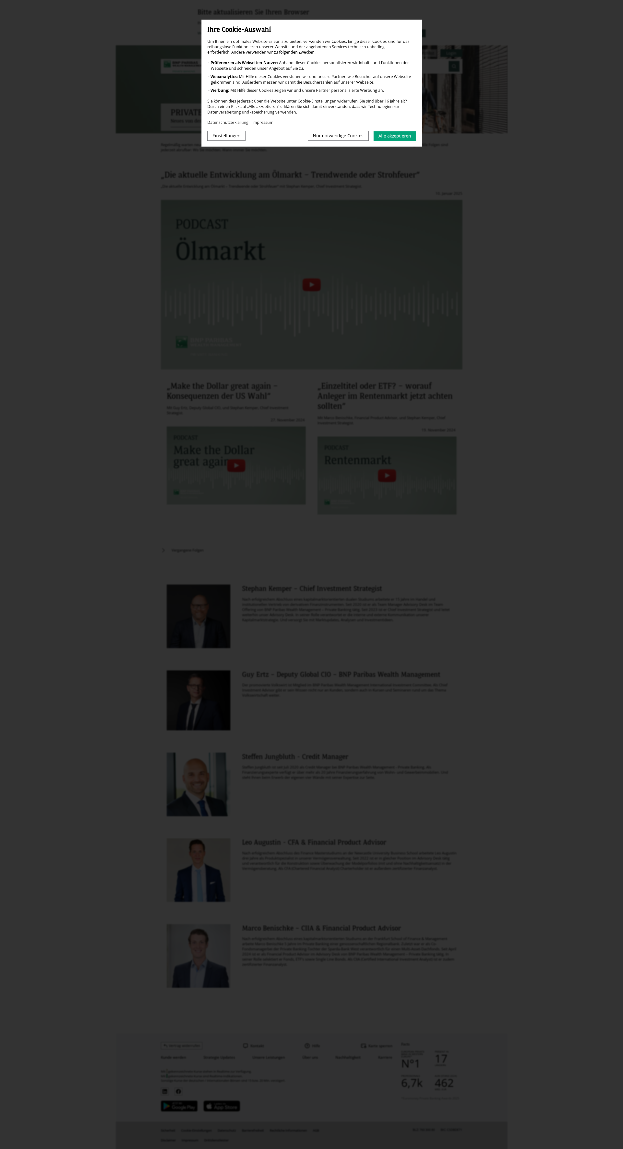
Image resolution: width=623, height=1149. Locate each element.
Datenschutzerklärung (227, 122)
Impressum (262, 122)
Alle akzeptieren (394, 136)
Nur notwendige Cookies (338, 135)
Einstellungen (226, 135)
